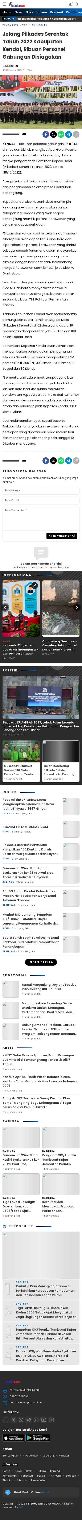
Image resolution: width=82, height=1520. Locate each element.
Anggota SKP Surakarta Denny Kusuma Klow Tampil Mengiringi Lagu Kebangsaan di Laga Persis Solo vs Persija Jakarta (37, 1102)
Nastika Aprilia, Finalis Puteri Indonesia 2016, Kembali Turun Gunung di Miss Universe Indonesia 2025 (40, 1081)
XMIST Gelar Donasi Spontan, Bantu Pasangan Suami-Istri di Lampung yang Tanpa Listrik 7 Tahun (38, 1059)
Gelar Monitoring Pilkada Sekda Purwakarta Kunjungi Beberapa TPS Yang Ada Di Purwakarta (59, 774)
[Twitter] (53, 134)
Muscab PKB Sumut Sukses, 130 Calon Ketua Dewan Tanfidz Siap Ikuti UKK (20, 772)
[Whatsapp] (21, 1420)
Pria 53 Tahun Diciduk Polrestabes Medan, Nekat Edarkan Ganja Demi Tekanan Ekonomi (29, 895)
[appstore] (13, 1440)
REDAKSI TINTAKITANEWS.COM (25, 827)
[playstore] (37, 1440)
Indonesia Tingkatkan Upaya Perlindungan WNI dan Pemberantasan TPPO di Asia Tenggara (21, 651)
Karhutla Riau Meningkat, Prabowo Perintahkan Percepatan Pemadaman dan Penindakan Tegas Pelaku (58, 1215)
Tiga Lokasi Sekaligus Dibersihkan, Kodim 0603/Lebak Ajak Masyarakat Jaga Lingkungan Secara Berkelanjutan (19, 1213)
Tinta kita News (15, 25)
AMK (21, 1507)
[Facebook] (45, 134)
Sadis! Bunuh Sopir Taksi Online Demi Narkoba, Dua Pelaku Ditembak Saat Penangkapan (31, 942)
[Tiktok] (51, 1420)
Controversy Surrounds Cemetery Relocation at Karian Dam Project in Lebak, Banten (59, 647)
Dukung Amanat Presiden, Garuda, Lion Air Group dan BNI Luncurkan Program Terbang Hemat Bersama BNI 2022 (48, 1031)
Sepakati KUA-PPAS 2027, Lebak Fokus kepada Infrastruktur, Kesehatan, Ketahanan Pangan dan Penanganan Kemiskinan (41, 726)
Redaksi (8, 66)
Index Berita (41, 962)
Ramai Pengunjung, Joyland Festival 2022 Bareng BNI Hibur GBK (49, 987)
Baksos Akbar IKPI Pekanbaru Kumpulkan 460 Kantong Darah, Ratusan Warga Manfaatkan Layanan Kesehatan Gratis (32, 851)
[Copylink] (76, 134)
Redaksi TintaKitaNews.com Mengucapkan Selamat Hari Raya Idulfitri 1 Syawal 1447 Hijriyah (28, 804)
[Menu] (4, 4)
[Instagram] (36, 1420)
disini (45, 1492)
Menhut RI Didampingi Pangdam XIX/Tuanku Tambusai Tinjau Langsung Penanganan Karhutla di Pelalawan (29, 921)
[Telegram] (68, 134)
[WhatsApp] (61, 134)
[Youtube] (43, 1420)
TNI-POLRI (39, 25)
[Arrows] (5, 607)
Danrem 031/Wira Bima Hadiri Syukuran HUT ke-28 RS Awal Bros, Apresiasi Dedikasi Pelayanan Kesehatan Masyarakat (28, 875)
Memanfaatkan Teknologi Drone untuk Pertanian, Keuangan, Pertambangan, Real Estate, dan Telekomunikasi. (47, 1010)
